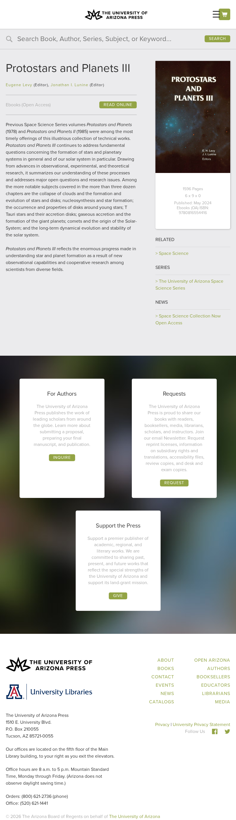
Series (162, 267)
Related (164, 239)
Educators (215, 685)
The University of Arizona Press (116, 14)
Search (217, 39)
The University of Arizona (134, 816)
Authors (218, 668)
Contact (162, 676)
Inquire (62, 458)
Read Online (118, 105)
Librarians (216, 693)
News (161, 302)
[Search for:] (118, 39)
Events (165, 685)
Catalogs (161, 701)
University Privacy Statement (201, 724)
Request (174, 483)
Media (222, 701)
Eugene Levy (19, 85)
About (165, 660)
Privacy (162, 724)
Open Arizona (212, 660)
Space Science (174, 253)
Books (165, 668)
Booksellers (213, 676)
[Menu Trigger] (216, 14)
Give (118, 596)
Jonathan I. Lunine (69, 85)
